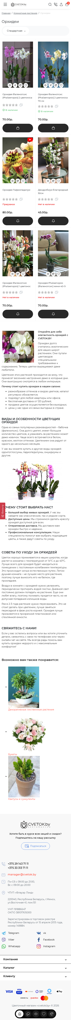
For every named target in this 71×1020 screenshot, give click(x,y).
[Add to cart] (17, 128)
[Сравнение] (51, 1013)
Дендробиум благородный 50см (53, 191)
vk (44, 933)
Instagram (49, 946)
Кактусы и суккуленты (21, 799)
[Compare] (20, 85)
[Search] (50, 4)
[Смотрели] (27, 1013)
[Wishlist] (25, 85)
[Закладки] (43, 1013)
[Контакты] (55, 4)
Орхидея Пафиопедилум (16, 189)
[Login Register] (61, 4)
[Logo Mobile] (19, 4)
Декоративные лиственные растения (31, 709)
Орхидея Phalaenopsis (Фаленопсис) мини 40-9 (52, 285)
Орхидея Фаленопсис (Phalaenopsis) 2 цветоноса (17, 96)
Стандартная (15, 30)
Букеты (12, 754)
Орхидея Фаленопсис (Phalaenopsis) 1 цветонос (16, 285)
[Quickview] (10, 85)
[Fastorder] (15, 85)
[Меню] (5, 4)
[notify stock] (17, 221)
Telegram (13, 933)
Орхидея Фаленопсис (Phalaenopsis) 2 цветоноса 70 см (53, 97)
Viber (11, 939)
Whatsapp (14, 946)
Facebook (48, 939)
